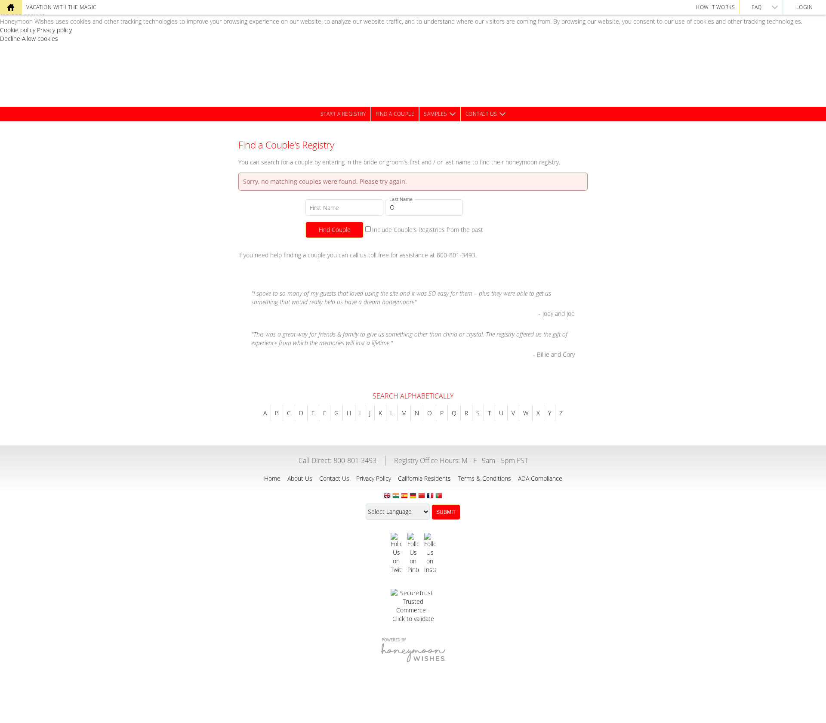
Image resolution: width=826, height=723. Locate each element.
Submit (446, 512)
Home (272, 478)
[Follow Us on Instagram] (430, 553)
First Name (324, 208)
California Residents (424, 478)
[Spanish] (404, 496)
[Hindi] (395, 496)
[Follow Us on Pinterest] (413, 553)
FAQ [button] (757, 7)
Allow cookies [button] (40, 38)
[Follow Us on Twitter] (396, 553)
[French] (430, 496)
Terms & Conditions (484, 478)
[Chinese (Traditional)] (421, 496)
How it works (715, 7)
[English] (387, 496)
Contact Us (481, 113)
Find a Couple (395, 113)
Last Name (401, 199)
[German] (413, 496)
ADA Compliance (540, 478)
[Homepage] (11, 7)
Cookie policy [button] (18, 30)
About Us (299, 478)
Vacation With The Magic (61, 7)
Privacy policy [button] (54, 30)
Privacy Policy (373, 478)
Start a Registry (343, 113)
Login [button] (804, 7)
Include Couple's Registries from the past (427, 230)
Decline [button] (11, 38)
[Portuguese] (438, 496)
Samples (435, 113)
